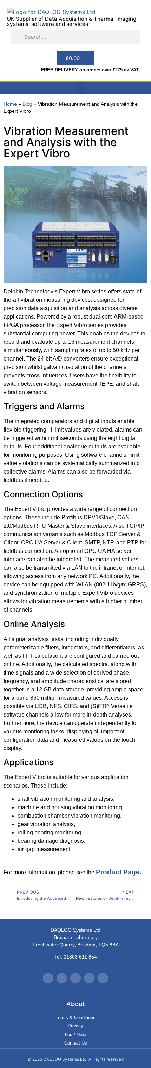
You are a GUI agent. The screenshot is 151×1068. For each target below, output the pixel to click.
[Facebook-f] (62, 978)
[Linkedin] (89, 978)
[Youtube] (75, 978)
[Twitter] (48, 978)
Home (10, 104)
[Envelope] (103, 978)
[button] (80, 88)
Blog (27, 104)
